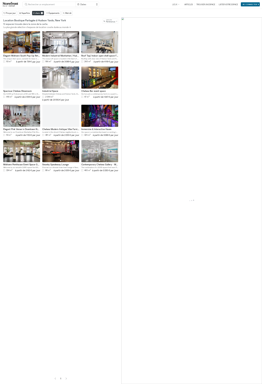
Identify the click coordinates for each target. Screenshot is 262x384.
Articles (188, 4)
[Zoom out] (125, 377)
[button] (21, 51)
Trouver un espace (205, 4)
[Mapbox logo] (128, 381)
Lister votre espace (228, 4)
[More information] (70, 27)
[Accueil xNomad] (10, 4)
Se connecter (250, 4)
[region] (191, 200)
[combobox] (49, 4)
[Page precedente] (55, 378)
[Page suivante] (66, 378)
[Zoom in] (125, 373)
